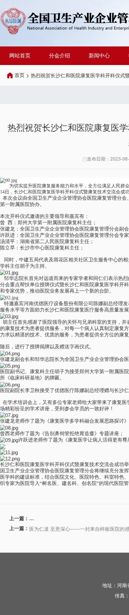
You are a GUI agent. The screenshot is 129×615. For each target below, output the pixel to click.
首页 (19, 75)
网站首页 (19, 55)
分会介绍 (59, 55)
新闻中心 (99, 55)
